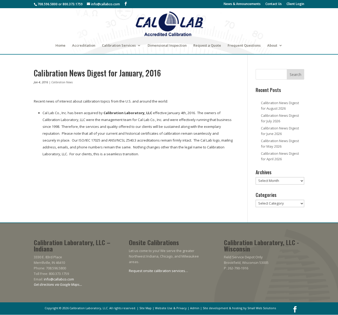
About (272, 45)
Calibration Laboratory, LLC (88, 308)
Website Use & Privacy (171, 308)
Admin (194, 308)
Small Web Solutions (261, 308)
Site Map (145, 308)
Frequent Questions (244, 45)
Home (60, 45)
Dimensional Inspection (167, 45)
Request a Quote (207, 45)
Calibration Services (119, 45)
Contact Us (273, 4)
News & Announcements (242, 4)
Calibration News (62, 82)
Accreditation (83, 45)
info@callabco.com (59, 279)
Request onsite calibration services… (158, 270)
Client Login (295, 4)
